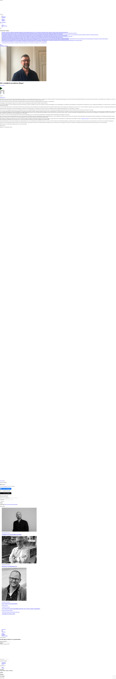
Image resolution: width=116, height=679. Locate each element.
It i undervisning (55, 35)
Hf (20, 35)
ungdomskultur (6, 41)
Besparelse (64, 32)
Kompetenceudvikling (47, 36)
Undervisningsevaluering (78, 40)
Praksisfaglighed (21, 38)
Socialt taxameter (48, 39)
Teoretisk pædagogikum (31, 40)
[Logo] (19, 13)
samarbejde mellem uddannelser (103, 38)
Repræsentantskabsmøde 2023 (72, 38)
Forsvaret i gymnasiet (29, 34)
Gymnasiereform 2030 (17, 35)
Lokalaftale (32, 37)
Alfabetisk (7, 30)
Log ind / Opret (2, 504)
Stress (60, 39)
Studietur (3, 40)
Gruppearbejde (87, 34)
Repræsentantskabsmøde (64, 38)
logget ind (5, 486)
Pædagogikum (4, 38)
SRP (58, 39)
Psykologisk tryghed (47, 38)
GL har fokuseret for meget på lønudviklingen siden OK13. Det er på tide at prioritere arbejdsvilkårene (21, 608)
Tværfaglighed (51, 40)
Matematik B (45, 37)
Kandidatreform (65, 35)
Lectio (14, 37)
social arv (40, 39)
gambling (59, 34)
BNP (67, 32)
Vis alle (1, 670)
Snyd (37, 39)
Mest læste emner (2, 30)
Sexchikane (22, 39)
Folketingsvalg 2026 (23, 34)
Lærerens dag (66, 36)
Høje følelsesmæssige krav (29, 35)
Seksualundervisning (5, 39)
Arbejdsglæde (39, 32)
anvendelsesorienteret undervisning (28, 32)
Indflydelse (40, 35)
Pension (10, 38)
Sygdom (8, 40)
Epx (2, 26)
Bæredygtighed (61, 32)
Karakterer (3, 36)
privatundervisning (29, 38)
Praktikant (24, 38)
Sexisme (25, 39)
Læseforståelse (4, 37)
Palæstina (7, 38)
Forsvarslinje (34, 34)
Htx (33, 35)
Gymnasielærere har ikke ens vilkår (8, 613)
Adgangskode (2, 499)
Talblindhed (11, 40)
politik (12, 38)
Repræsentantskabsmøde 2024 (81, 38)
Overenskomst (8, 532)
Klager (25, 36)
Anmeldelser (3, 634)
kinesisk (22, 36)
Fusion (57, 34)
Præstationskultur (15, 38)
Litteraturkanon (28, 37)
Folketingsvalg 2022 (17, 34)
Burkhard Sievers (2, 97)
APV (35, 32)
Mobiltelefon (54, 37)
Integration (47, 35)
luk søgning (1, 669)
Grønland (80, 34)
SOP (53, 39)
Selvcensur (9, 39)
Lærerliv (69, 36)
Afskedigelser (8, 32)
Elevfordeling (32, 42)
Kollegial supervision (35, 36)
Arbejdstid (50, 32)
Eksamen (22, 42)
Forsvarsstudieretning (39, 34)
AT (52, 32)
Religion (59, 38)
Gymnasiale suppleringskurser (94, 34)
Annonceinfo (4, 16)
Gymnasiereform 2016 (10, 35)
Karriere (3, 664)
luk (0, 44)
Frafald (43, 34)
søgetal (52, 39)
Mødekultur (57, 37)
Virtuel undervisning (38, 41)
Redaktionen (3, 17)
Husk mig (2, 501)
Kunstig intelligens (4, 25)
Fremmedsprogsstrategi (52, 34)
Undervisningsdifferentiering (71, 40)
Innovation (43, 35)
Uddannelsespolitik (56, 40)
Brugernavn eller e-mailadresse (4, 497)
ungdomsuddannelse (11, 41)
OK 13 (40, 42)
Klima (31, 36)
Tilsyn (48, 40)
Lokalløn (35, 37)
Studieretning (67, 39)
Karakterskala (15, 36)
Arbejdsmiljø (43, 32)
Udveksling (60, 40)
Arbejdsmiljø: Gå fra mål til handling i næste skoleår (11, 534)
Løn (37, 37)
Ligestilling (21, 37)
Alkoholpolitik (16, 32)
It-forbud (59, 35)
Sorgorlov (56, 39)
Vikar (34, 41)
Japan (62, 35)
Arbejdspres (46, 32)
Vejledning (20, 41)
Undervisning (64, 40)
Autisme (54, 32)
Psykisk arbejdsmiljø (41, 38)
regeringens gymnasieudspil (54, 38)
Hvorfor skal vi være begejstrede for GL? (9, 566)
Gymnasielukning (4, 35)
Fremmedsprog (47, 34)
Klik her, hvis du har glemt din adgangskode (11, 504)
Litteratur (24, 37)
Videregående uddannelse (29, 41)
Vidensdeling (24, 41)
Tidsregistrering (39, 40)
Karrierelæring (19, 36)
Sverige (6, 40)
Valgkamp (17, 41)
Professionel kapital (35, 38)
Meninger (3, 20)
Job (2, 630)
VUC (42, 41)
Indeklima (37, 35)
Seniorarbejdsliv (13, 39)
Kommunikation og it (41, 36)
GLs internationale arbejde (74, 34)
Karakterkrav (7, 36)
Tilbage (1, 45)
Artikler (3, 633)
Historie (24, 35)
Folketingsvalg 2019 (11, 34)
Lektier (19, 37)
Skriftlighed (35, 39)
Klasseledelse (28, 36)
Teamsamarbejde (24, 40)
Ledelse (16, 37)
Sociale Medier (43, 39)
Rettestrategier (97, 38)
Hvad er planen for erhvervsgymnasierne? (9, 603)
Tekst (27, 40)
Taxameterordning (18, 40)
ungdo (3, 41)
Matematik (41, 37)
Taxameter (14, 40)
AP (33, 32)
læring (71, 36)
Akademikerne (12, 32)
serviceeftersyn (18, 39)
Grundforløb (83, 34)
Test (36, 40)
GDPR (62, 34)
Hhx (22, 35)
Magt (39, 37)
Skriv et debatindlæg (3, 22)
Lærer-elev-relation (61, 36)
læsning (12, 37)
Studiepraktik (63, 39)
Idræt (35, 35)
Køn (51, 36)
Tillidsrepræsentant (44, 40)
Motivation (61, 37)
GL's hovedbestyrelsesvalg (67, 34)
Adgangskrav (4, 32)
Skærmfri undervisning (30, 39)
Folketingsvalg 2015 (5, 34)
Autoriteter (56, 32)
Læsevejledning (8, 37)
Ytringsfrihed (45, 41)
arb (36, 32)
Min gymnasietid (49, 37)
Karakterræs (10, 36)
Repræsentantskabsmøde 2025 (90, 38)
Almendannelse (21, 32)
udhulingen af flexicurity (85, 118)
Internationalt (51, 35)
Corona (29, 42)
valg (15, 41)
